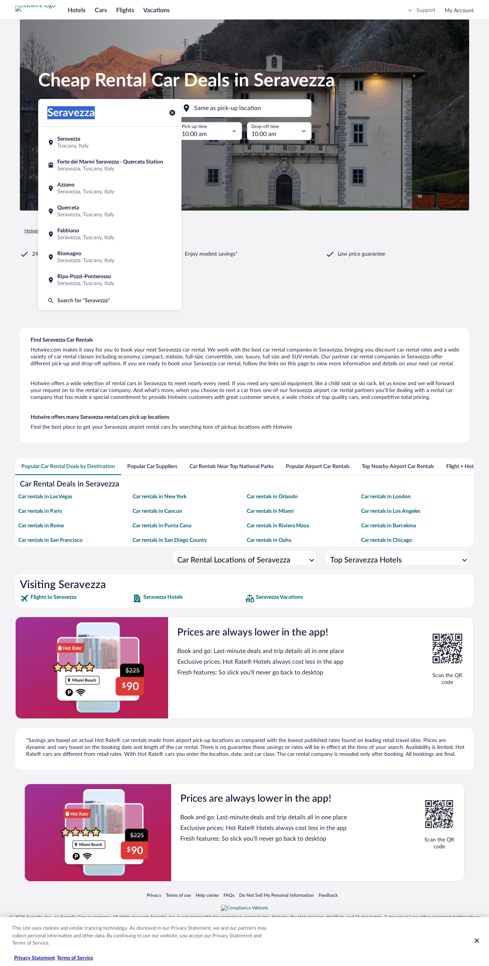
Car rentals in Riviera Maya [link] (278, 525)
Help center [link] (207, 895)
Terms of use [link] (178, 895)
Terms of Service (75, 958)
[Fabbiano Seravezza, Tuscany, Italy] (109, 234)
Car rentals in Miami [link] (270, 511)
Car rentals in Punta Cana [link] (162, 525)
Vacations (156, 10)
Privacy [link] (154, 895)
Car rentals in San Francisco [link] (50, 540)
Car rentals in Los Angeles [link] (390, 511)
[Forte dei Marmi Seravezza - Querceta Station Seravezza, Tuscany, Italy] (109, 165)
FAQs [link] (229, 895)
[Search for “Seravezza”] (109, 301)
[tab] (68, 466)
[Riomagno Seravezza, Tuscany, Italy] (109, 257)
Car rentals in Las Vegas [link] (45, 496)
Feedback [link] (328, 895)
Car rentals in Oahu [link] (269, 540)
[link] (75, 598)
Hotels (77, 10)
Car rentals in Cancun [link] (157, 511)
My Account (459, 10)
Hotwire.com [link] (37, 231)
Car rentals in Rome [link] (41, 525)
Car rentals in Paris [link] (40, 511)
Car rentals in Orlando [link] (272, 496)
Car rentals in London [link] (386, 496)
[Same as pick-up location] (244, 108)
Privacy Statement (34, 958)
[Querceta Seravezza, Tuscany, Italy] (109, 211)
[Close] (476, 940)
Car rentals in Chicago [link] (386, 540)
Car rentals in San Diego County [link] (170, 540)
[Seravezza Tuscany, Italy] (109, 142)
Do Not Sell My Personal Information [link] (276, 895)
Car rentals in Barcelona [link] (388, 525)
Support (426, 10)
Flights (125, 10)
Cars (101, 10)
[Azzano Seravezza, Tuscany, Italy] (109, 188)
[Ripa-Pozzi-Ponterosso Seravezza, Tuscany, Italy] (109, 280)
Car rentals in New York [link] (159, 496)
